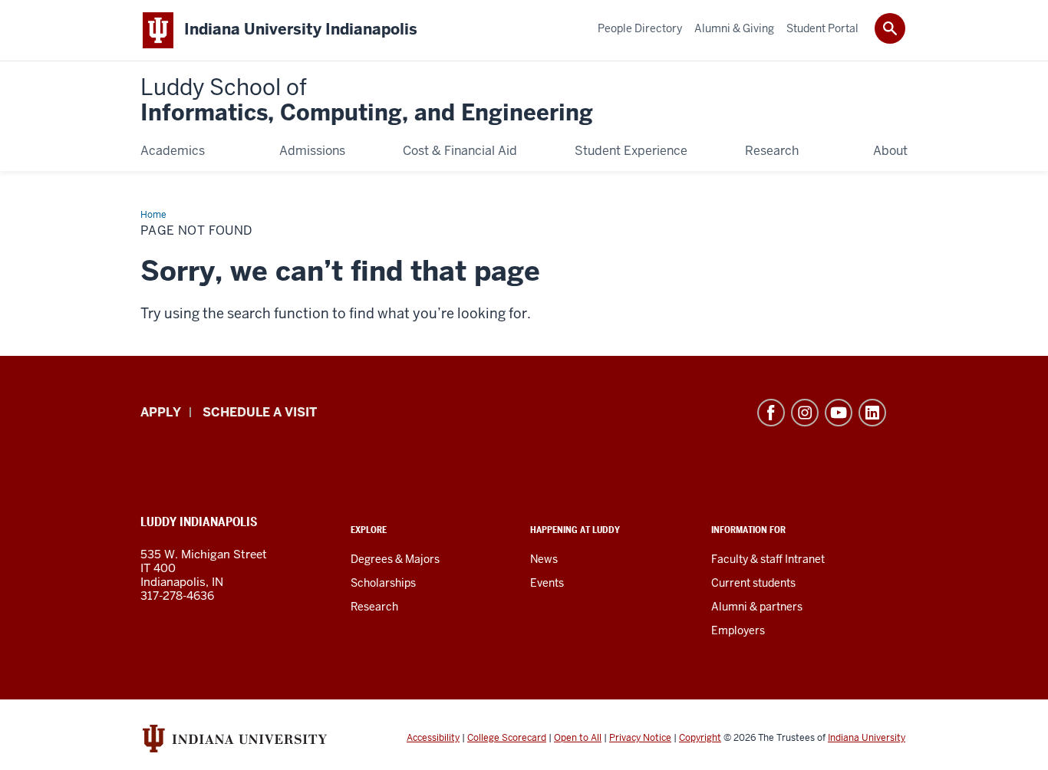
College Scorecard (506, 738)
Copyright (700, 738)
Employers (738, 630)
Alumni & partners (756, 607)
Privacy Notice (640, 738)
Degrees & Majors (395, 559)
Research (374, 607)
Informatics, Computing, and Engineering (366, 101)
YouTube (838, 412)
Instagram (805, 412)
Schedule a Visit (260, 412)
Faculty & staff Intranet (768, 559)
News (544, 559)
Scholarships (383, 583)
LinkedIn (872, 412)
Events (547, 583)
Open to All (577, 738)
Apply (160, 412)
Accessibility (433, 738)
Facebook (771, 412)
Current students (753, 583)
